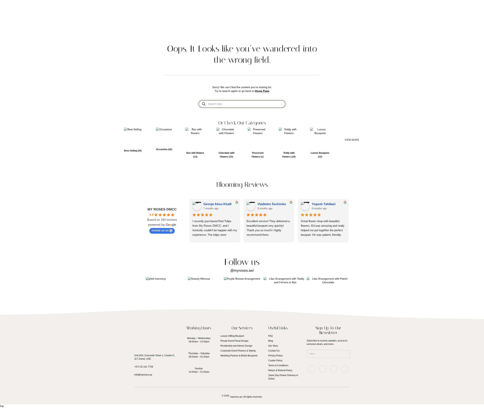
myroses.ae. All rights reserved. (246, 397)
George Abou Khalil (217, 204)
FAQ (270, 336)
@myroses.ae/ (242, 270)
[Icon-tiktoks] (322, 369)
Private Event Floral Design (234, 341)
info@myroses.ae (143, 374)
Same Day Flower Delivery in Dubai (283, 377)
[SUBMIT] (345, 354)
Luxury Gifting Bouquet (232, 336)
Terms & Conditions (278, 365)
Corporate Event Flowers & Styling (238, 350)
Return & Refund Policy (280, 370)
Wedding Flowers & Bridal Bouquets (239, 355)
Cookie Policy (275, 360)
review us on (160, 230)
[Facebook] (344, 369)
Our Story (273, 345)
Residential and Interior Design (236, 345)
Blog (270, 341)
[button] (352, 140)
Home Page (262, 90)
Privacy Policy (275, 355)
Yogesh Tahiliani (323, 204)
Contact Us (274, 350)
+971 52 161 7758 (143, 366)
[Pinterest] (333, 369)
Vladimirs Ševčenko (272, 204)
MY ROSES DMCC (162, 209)
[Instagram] (311, 369)
